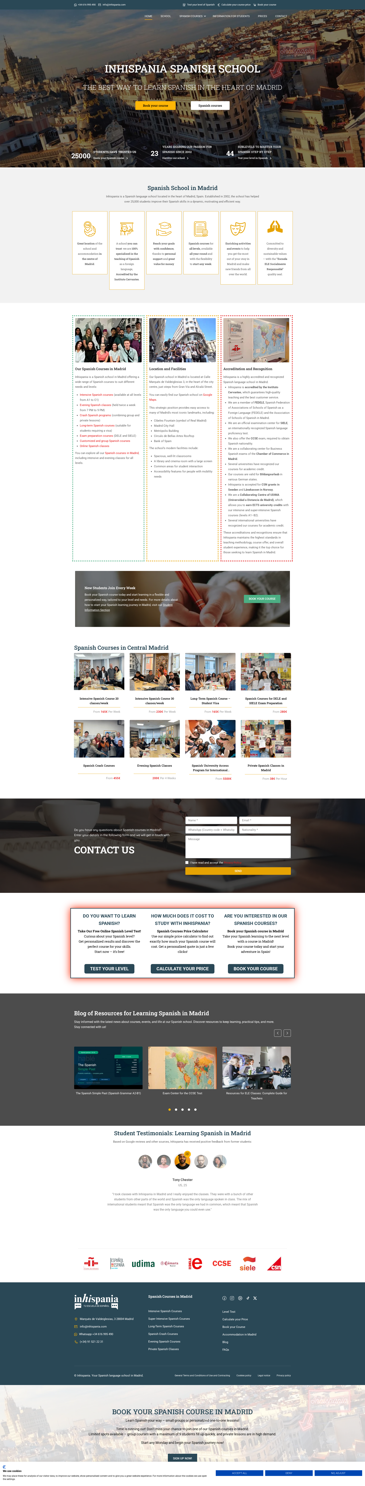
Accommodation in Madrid (239, 1334)
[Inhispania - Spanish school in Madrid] (98, 16)
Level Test (228, 1311)
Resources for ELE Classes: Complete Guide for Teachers (256, 1096)
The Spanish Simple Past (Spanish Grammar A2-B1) (108, 1093)
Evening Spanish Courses (164, 1341)
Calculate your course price (236, 4)
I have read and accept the (215, 862)
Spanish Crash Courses (163, 1334)
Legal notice (264, 1375)
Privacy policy (284, 1375)
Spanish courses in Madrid (122, 453)
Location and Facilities (167, 369)
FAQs (225, 1349)
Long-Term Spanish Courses (166, 1326)
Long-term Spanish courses (97, 425)
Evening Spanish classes (95, 405)
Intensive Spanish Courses (165, 1311)
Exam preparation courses (96, 436)
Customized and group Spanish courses (105, 441)
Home (148, 16)
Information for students (231, 16)
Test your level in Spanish (253, 157)
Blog (225, 1342)
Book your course (267, 4)
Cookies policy (243, 1375)
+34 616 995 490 (87, 4)
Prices (262, 16)
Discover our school (173, 157)
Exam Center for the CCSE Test (182, 1093)
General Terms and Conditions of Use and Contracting (202, 1375)
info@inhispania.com (114, 4)
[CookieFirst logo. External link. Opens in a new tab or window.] (4, 1467)
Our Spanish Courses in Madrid (100, 369)
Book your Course (233, 1327)
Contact (281, 16)
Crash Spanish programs (95, 415)
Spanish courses (190, 16)
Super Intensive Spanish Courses (169, 1318)
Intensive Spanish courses (96, 395)
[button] (169, 1109)
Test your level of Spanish (201, 4)
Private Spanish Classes (163, 1349)
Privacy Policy (232, 862)
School (166, 16)
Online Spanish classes (94, 446)
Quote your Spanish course (109, 157)
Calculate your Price (235, 1319)
